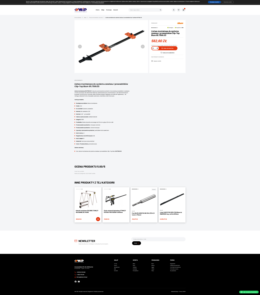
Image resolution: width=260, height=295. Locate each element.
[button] (80, 47)
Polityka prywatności (98, 291)
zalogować (83, 173)
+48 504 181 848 (81, 272)
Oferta (97, 10)
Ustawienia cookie (228, 2)
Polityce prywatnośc (99, 2)
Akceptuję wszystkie (214, 2)
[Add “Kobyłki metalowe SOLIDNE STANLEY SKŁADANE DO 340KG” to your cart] (98, 219)
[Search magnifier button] (160, 10)
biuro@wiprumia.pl (82, 277)
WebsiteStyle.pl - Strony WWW (178, 291)
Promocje (109, 10)
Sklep (102, 10)
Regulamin (90, 291)
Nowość (115, 10)
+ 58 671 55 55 (80, 274)
